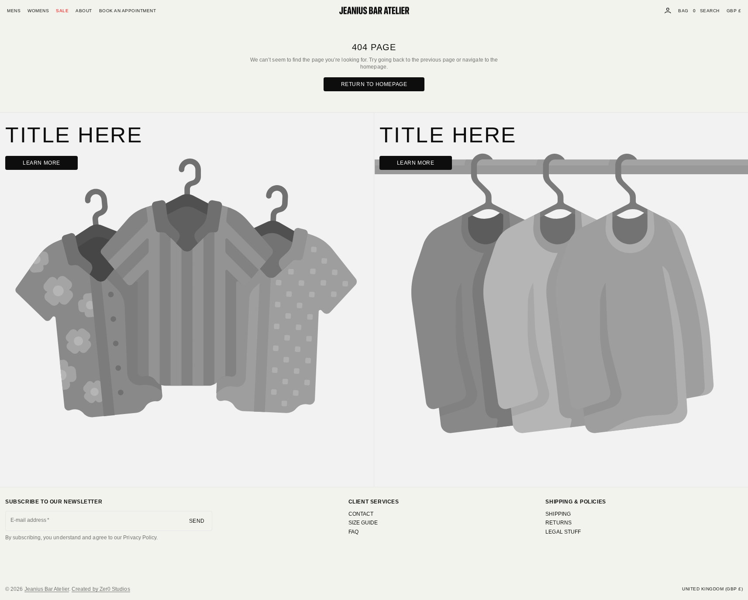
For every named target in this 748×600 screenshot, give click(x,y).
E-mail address (28, 520)
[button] (710, 10)
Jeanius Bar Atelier (46, 589)
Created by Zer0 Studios (101, 589)
